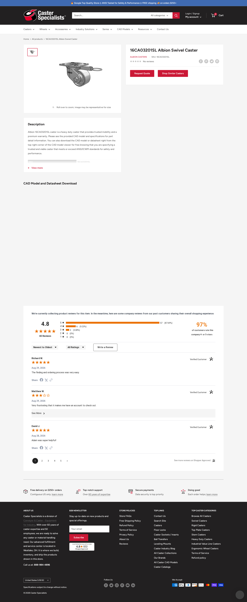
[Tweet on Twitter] (212, 61)
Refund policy (199, 557)
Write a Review (105, 347)
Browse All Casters (201, 516)
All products (37, 39)
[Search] (176, 15)
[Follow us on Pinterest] (122, 585)
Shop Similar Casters (173, 73)
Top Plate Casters (201, 530)
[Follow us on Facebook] (106, 585)
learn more (57, 494)
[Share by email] (217, 61)
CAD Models (123, 29)
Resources (143, 29)
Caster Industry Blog (164, 548)
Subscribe (79, 537)
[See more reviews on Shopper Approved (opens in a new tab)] (51, 380)
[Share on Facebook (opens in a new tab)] (41, 380)
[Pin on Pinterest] (206, 61)
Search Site (160, 520)
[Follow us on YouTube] (128, 585)
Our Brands (159, 557)
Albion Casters (138, 57)
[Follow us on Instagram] (117, 585)
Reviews (123, 543)
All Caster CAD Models (166, 562)
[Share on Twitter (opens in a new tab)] (46, 380)
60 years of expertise (99, 494)
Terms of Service (128, 530)
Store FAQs (125, 516)
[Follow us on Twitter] (111, 585)
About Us (124, 539)
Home (26, 39)
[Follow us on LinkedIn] (133, 585)
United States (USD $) (34, 580)
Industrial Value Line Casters (206, 543)
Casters (27, 29)
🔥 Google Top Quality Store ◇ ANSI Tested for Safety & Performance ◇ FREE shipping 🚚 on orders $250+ (123, 3)
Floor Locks (160, 530)
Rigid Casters (198, 525)
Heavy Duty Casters (202, 539)
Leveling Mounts (162, 543)
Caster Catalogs (162, 567)
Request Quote (142, 73)
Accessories (61, 29)
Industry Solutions (85, 29)
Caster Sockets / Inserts (166, 534)
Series (105, 29)
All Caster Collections (165, 553)
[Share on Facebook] (201, 61)
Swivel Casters (199, 520)
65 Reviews (49, 336)
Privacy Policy (126, 534)
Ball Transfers (161, 539)
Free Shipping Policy (130, 520)
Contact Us (163, 29)
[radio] (123, 323)
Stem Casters (199, 534)
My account (192, 16)
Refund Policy (126, 525)
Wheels (43, 29)
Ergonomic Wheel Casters (205, 548)
